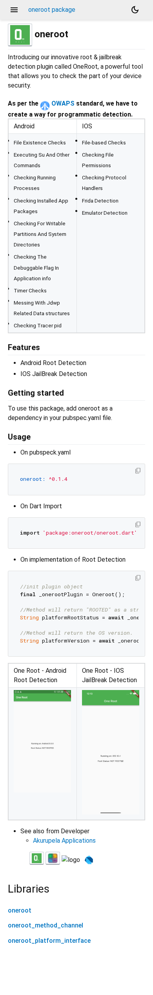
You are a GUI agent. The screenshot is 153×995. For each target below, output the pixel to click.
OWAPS (62, 103)
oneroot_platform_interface (49, 940)
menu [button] (14, 10)
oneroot (19, 910)
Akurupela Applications (64, 840)
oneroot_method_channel (45, 925)
